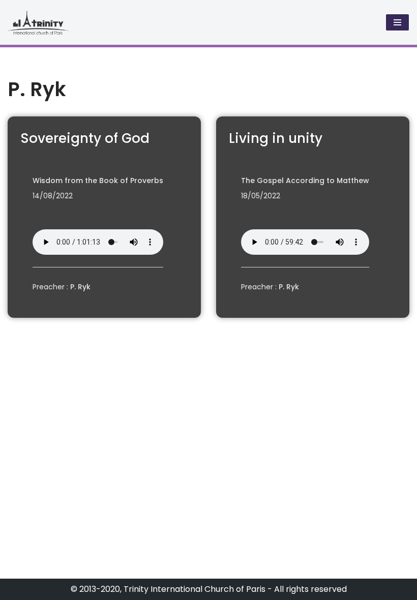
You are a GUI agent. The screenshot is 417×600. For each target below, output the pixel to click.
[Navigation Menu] (397, 22)
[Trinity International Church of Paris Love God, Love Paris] (38, 22)
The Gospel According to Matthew (305, 180)
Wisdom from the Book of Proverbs (98, 180)
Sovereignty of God (85, 138)
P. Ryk (80, 287)
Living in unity (275, 138)
